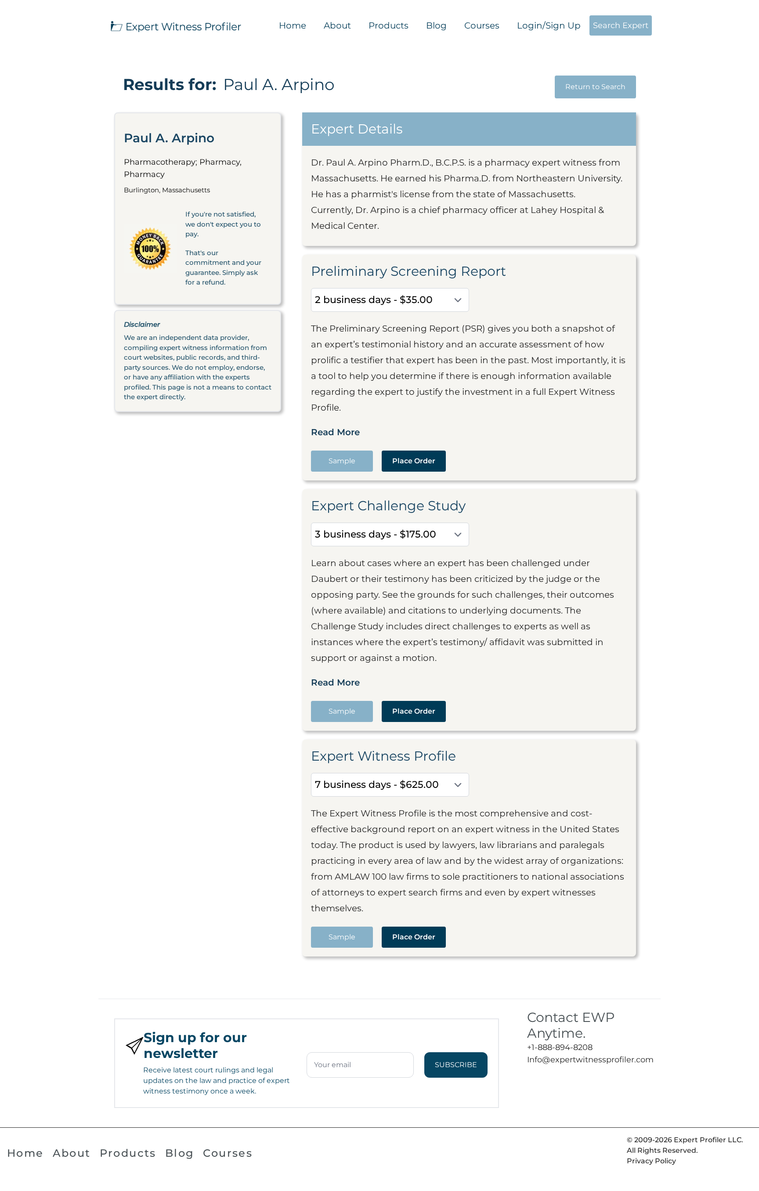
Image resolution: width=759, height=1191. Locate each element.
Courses (481, 25)
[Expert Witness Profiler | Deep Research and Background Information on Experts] (175, 25)
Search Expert (620, 25)
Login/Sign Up (549, 25)
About (337, 25)
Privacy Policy (651, 1161)
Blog (436, 25)
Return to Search (595, 87)
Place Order (413, 461)
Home (292, 25)
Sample (342, 461)
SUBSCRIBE (456, 1065)
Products (388, 25)
